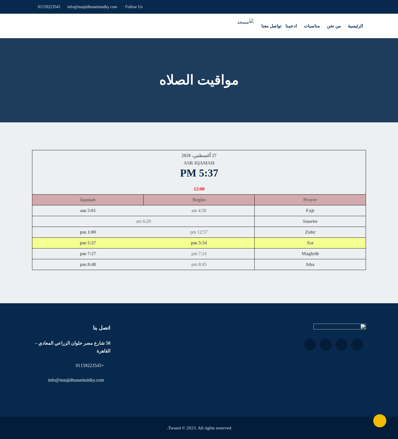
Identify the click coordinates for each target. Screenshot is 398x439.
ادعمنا (291, 26)
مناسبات (312, 26)
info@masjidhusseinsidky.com (92, 7)
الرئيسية (355, 26)
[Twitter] (341, 344)
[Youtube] (161, 7)
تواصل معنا (271, 26)
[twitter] (146, 7)
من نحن (334, 26)
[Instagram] (153, 7)
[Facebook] (170, 7)
